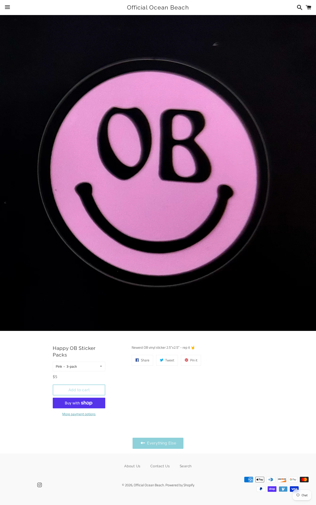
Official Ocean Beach (158, 7)
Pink (59, 366)
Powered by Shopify (179, 485)
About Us (132, 466)
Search (186, 466)
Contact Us (160, 466)
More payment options (79, 414)
